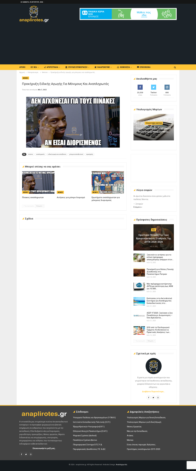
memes (30, 154)
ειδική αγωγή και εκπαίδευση (57, 154)
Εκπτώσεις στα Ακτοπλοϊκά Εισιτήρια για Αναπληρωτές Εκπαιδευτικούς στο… (159, 300)
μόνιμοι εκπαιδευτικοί (76, 154)
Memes (25, 78)
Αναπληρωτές (121, 465)
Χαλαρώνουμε (103, 67)
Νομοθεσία (125, 67)
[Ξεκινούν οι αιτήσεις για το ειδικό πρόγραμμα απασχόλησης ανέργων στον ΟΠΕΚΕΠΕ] (139, 258)
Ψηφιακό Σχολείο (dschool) (85, 435)
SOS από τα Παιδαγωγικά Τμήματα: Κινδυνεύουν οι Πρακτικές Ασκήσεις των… (159, 329)
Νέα (35, 67)
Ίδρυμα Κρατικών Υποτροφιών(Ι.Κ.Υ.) (89, 427)
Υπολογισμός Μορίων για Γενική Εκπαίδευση (146, 417)
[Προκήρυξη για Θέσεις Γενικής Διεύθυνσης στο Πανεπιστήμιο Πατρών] (139, 272)
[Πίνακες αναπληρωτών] (38, 182)
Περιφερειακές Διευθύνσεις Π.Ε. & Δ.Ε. (89, 449)
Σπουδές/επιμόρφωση (77, 67)
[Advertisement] (98, 42)
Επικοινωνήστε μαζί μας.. (44, 448)
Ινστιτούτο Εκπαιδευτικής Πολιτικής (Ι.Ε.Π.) (91, 422)
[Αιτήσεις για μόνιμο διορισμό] (73, 182)
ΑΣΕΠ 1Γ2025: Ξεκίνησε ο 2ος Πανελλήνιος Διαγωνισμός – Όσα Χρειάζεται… (160, 315)
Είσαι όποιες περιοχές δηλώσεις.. (141, 445)
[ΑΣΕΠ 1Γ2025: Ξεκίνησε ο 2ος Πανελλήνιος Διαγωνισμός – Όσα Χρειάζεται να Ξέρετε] (139, 316)
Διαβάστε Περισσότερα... (153, 391)
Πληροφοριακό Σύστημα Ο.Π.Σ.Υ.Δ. (87, 445)
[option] (153, 128)
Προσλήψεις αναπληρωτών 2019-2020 (143, 449)
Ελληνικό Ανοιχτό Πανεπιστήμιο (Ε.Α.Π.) (90, 431)
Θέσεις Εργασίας (134, 427)
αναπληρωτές (40, 154)
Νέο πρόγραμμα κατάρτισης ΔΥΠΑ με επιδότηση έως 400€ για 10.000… (160, 286)
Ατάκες (130, 435)
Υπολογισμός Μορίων (154, 123)
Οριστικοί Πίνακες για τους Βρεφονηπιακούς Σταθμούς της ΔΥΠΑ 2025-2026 (153, 238)
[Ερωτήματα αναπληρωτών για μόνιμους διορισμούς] (108, 182)
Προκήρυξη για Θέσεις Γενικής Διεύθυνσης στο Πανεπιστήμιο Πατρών (160, 271)
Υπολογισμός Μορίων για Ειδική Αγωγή (144, 422)
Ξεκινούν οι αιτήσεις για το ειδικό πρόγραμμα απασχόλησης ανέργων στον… (160, 257)
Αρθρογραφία (52, 67)
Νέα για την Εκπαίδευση (137, 431)
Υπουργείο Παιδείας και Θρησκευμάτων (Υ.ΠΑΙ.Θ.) (94, 417)
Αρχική (22, 67)
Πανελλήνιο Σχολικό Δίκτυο (85, 440)
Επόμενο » (137, 207)
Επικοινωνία (145, 67)
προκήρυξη (89, 154)
